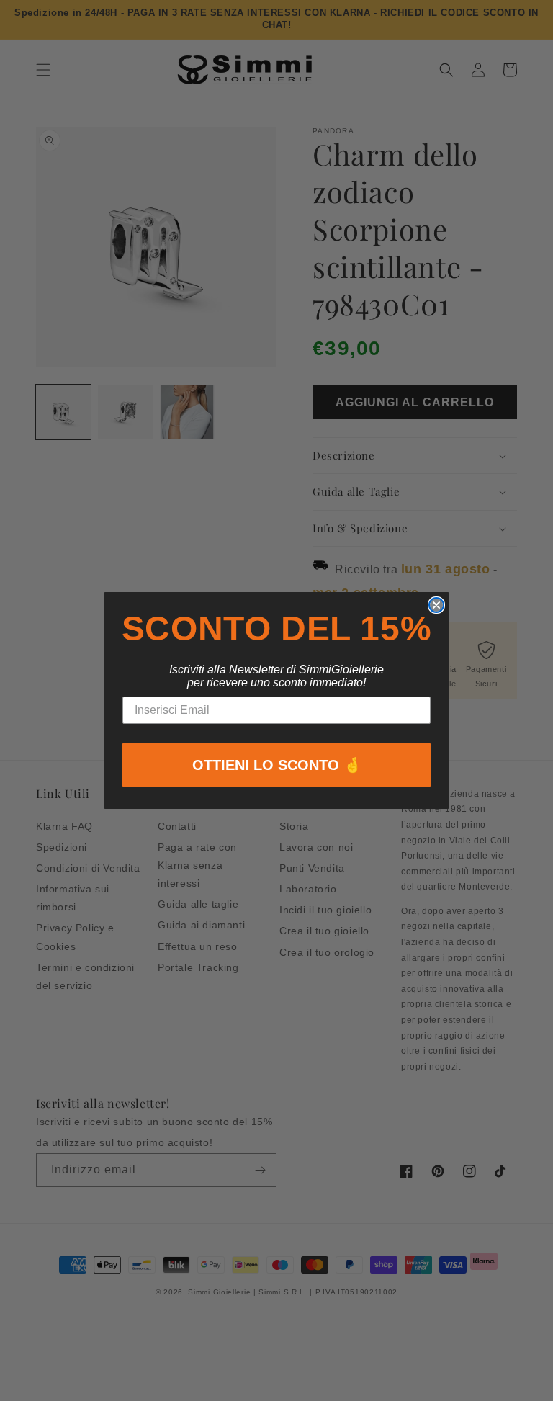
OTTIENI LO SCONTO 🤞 (276, 765)
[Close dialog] (436, 605)
